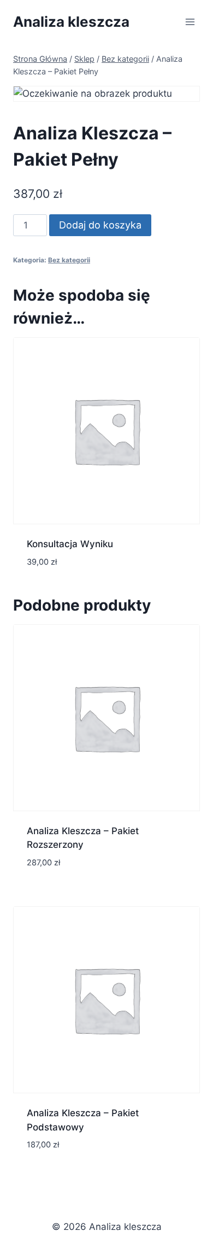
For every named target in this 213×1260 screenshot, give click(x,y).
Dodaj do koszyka (100, 225)
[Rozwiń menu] (190, 21)
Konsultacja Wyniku (70, 543)
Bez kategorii (69, 260)
